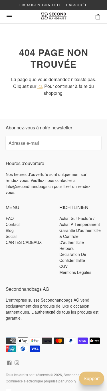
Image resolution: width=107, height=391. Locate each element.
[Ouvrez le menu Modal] (9, 16)
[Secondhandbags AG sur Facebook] (9, 362)
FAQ (10, 218)
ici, (40, 86)
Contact (13, 224)
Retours (66, 248)
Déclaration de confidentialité (72, 257)
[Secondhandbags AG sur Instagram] (17, 362)
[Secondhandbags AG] (53, 17)
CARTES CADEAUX (24, 242)
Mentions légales (75, 272)
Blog (10, 230)
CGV (63, 266)
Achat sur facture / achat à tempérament (79, 221)
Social (11, 236)
